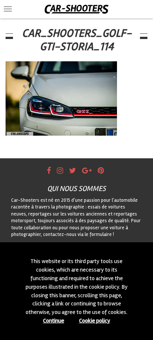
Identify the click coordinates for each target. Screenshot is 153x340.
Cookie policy (94, 320)
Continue (53, 320)
